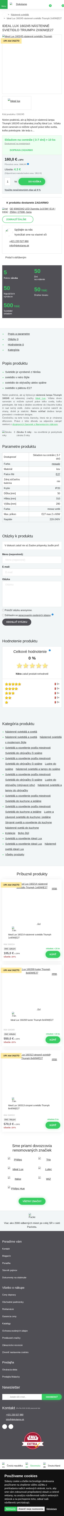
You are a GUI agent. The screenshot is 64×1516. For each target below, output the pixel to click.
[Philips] (16, 1161)
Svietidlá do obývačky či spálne (23, 753)
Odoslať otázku (16, 622)
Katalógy (6, 1323)
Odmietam (51, 1509)
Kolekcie (10, 833)
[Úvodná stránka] (4, 15)
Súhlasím (10, 1509)
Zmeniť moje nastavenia (31, 1509)
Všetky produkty (14, 854)
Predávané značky (11, 1338)
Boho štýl (23, 833)
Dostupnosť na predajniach (17, 143)
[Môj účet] (55, 4)
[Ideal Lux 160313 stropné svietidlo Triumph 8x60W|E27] (32, 1077)
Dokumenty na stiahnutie (14, 1277)
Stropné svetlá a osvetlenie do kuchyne (28, 822)
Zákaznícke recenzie (12, 1345)
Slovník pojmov (9, 1270)
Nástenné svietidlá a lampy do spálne (38, 769)
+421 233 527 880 (19, 241)
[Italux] (16, 1180)
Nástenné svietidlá (20, 14)
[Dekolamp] (20, 5)
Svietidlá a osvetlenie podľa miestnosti (28, 747)
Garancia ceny (9, 1316)
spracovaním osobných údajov (34, 615)
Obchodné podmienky (13, 1302)
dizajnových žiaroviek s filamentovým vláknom (35, 424)
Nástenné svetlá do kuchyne (22, 827)
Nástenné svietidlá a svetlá (21, 731)
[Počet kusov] (9, 181)
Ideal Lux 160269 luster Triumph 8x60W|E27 (32, 1020)
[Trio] (47, 1161)
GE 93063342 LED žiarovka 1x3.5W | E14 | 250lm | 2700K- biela (32, 210)
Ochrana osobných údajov (15, 1330)
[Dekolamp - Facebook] (4, 1426)
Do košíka (34, 181)
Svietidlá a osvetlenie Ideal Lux (23, 838)
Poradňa (6, 1263)
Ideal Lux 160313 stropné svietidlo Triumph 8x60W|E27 (29, 1107)
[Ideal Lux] (16, 1171)
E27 (58, 474)
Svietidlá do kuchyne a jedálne (23, 801)
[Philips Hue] (16, 1190)
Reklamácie (8, 1309)
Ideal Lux (40, 398)
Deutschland (54, 1465)
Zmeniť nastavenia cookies (15, 1352)
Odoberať (52, 1397)
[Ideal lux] (16, 103)
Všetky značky (32, 1201)
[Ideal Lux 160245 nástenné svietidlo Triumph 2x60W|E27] (32, 64)
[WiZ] (47, 1180)
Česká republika (15, 1465)
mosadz (56, 464)
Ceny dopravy (9, 1294)
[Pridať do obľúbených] (32, 882)
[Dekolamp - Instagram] (10, 1426)
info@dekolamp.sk (19, 245)
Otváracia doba (9, 1369)
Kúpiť (53, 954)
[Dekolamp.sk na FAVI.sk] (33, 1448)
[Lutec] (47, 1171)
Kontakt (6, 1248)
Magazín (6, 1256)
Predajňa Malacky (11, 1376)
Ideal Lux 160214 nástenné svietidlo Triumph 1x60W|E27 (29, 936)
